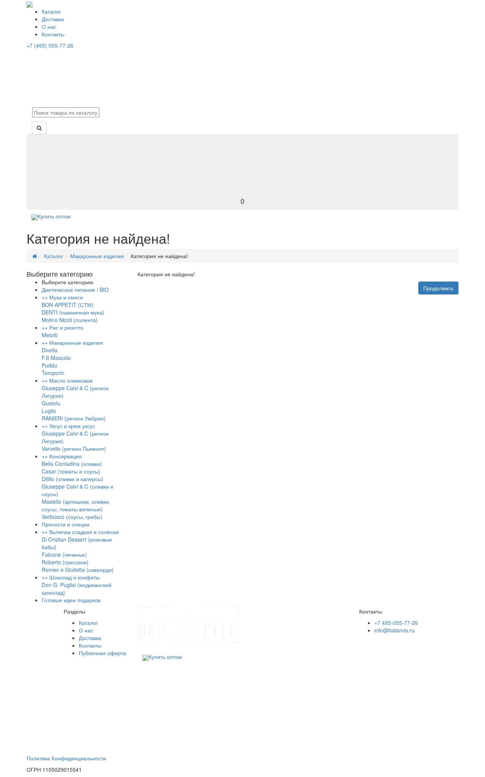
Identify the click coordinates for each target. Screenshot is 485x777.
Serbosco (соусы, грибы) (72, 516)
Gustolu (51, 403)
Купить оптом (54, 216)
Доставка (53, 19)
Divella (50, 350)
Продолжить (438, 288)
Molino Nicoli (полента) (70, 320)
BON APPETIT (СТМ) (68, 304)
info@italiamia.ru (394, 630)
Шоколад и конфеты (74, 577)
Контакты (53, 34)
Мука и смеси (66, 297)
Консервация (65, 456)
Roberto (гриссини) (65, 562)
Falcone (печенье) (64, 554)
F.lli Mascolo (56, 357)
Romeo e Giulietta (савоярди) (78, 569)
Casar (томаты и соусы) (71, 471)
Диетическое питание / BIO (75, 289)
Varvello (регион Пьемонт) (74, 448)
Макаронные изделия (97, 256)
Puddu (49, 365)
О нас (49, 26)
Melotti (50, 335)
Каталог (51, 11)
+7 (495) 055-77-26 (50, 45)
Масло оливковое (71, 380)
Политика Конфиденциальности (66, 758)
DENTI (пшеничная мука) (73, 312)
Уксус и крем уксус (72, 426)
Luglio (49, 410)
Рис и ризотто (66, 327)
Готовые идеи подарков (71, 600)
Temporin (53, 373)
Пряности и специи (65, 524)
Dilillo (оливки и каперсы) (72, 479)
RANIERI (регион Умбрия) (74, 418)
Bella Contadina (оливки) (72, 463)
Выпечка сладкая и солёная (84, 532)
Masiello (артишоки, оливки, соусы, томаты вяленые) (76, 505)
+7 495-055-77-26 (396, 622)
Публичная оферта (102, 653)
